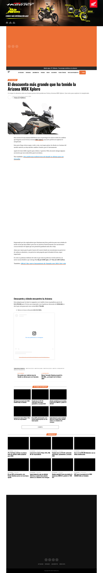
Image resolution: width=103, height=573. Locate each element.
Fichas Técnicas (62, 72)
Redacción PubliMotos (20, 97)
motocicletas (30, 368)
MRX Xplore (39, 139)
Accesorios (54, 72)
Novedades (28, 72)
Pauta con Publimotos (73, 72)
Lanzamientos (35, 72)
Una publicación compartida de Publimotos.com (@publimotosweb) (34, 357)
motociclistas (48, 368)
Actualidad (21, 72)
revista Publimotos (19, 369)
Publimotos (61, 368)
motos (55, 368)
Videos (48, 72)
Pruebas (43, 72)
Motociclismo (39, 368)
